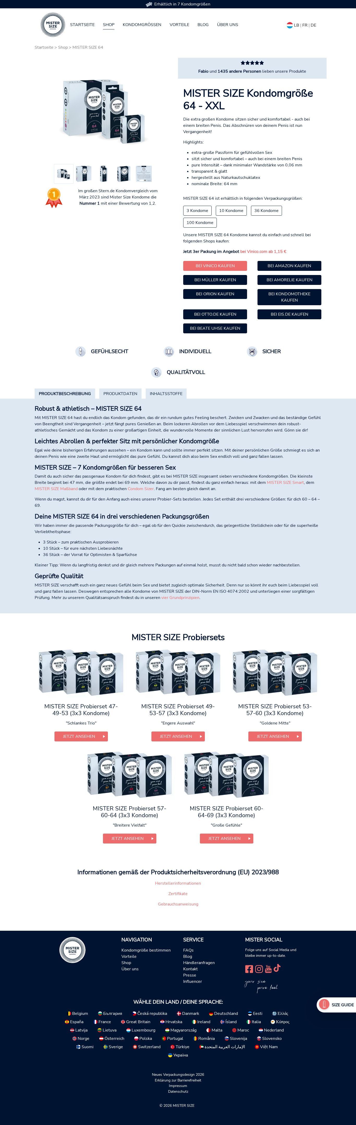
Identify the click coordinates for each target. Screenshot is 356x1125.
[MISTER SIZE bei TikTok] (277, 968)
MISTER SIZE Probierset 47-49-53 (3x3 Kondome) (81, 710)
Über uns (227, 25)
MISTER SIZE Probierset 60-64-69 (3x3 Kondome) (226, 812)
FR (305, 25)
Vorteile (179, 25)
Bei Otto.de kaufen (215, 314)
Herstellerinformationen (178, 883)
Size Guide (343, 1005)
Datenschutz (178, 1091)
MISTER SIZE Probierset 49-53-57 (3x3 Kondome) (178, 710)
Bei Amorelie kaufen (289, 280)
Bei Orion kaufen (215, 294)
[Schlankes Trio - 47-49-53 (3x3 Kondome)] (81, 672)
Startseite (82, 25)
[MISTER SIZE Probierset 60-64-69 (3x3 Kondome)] (226, 774)
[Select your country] (290, 24)
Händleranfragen (199, 963)
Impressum (178, 1085)
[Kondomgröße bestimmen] (324, 1005)
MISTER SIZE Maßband (56, 489)
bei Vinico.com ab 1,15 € (263, 251)
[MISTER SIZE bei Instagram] (259, 968)
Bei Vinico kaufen (215, 266)
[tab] (65, 394)
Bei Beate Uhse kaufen (215, 328)
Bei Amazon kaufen (289, 266)
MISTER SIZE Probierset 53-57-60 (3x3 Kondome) (275, 710)
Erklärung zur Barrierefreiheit (178, 1080)
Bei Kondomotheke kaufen (289, 297)
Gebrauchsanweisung (178, 904)
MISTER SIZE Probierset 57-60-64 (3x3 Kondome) (129, 812)
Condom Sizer (141, 489)
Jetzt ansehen (79, 736)
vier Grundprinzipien (180, 598)
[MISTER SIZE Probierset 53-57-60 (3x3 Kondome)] (275, 672)
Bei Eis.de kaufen (289, 314)
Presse (189, 975)
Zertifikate (178, 894)
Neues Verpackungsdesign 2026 (178, 1074)
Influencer (192, 981)
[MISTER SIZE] (72, 950)
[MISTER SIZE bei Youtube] (268, 968)
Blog (203, 25)
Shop (108, 25)
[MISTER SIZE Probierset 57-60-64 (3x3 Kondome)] (129, 774)
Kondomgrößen (142, 25)
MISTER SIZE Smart (285, 482)
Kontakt (190, 969)
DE (313, 25)
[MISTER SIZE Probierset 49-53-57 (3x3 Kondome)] (178, 672)
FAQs (188, 950)
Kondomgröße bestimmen (146, 950)
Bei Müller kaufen (215, 280)
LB (296, 25)
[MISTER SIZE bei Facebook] (249, 968)
